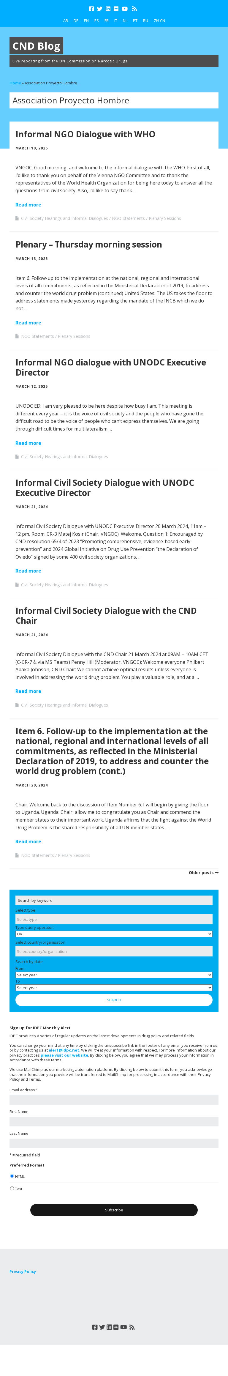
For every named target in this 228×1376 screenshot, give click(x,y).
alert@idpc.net (64, 1050)
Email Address (23, 1090)
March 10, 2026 (31, 148)
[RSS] (134, 8)
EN (86, 20)
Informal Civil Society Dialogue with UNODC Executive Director (104, 487)
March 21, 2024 (31, 506)
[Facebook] (92, 8)
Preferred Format (27, 1165)
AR (65, 20)
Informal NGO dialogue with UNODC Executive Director (110, 367)
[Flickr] (116, 8)
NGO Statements (128, 218)
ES (96, 20)
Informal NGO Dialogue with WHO (85, 134)
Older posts (201, 872)
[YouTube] (125, 8)
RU (145, 20)
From (19, 968)
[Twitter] (100, 8)
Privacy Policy (23, 1271)
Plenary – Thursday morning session (88, 244)
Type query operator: (34, 927)
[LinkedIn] (108, 8)
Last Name (19, 1133)
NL (125, 20)
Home (15, 83)
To (17, 981)
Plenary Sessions (165, 218)
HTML (20, 1176)
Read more (28, 204)
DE (76, 20)
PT (135, 20)
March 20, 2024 (31, 785)
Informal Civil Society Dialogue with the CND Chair (106, 615)
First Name (19, 1111)
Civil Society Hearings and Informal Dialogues (64, 218)
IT (115, 20)
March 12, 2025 (31, 386)
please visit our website (64, 1055)
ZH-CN (159, 20)
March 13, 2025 (31, 258)
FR (106, 20)
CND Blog (36, 46)
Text (18, 1188)
